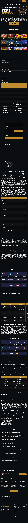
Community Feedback (5, 82)
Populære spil (4, 60)
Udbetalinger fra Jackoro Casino (6, 71)
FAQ (2, 80)
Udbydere (3, 67)
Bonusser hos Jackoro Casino (6, 69)
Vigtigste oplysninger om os (6, 62)
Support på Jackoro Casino (6, 78)
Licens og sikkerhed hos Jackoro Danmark (8, 76)
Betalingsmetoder (4, 73)
